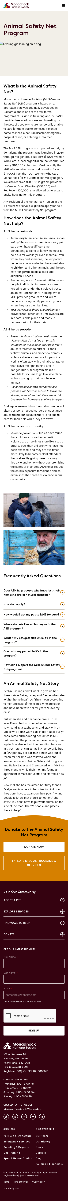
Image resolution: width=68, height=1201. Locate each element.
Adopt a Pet (12, 900)
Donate (8, 934)
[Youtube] (33, 1116)
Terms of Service (20, 1182)
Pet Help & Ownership (17, 1136)
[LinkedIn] (42, 1116)
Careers (41, 1153)
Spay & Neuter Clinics (17, 1158)
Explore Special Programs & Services (34, 863)
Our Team (42, 1136)
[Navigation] (63, 5)
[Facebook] (24, 1116)
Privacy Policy (38, 1182)
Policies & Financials (49, 1164)
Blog (38, 1158)
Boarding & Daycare (16, 1147)
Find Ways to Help (16, 923)
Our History (43, 1141)
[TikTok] (6, 1116)
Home (6, 1182)
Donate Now (34, 846)
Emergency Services (16, 1141)
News (39, 1147)
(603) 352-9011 (21, 1062)
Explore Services (16, 911)
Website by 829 (10, 1188)
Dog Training (11, 1153)
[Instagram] (15, 1116)
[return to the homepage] (19, 1046)
